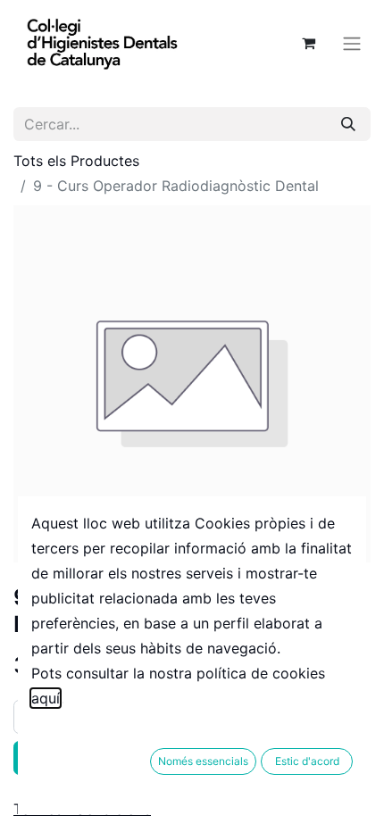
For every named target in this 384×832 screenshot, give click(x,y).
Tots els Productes (76, 161)
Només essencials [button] (203, 761)
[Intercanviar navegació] (352, 42)
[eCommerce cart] (308, 43)
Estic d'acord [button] (307, 761)
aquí (45, 698)
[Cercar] (348, 124)
